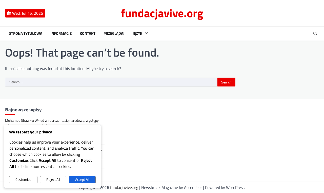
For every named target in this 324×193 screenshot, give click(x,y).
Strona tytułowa (25, 33)
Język (137, 33)
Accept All (82, 179)
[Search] (315, 33)
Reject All (53, 179)
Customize (23, 179)
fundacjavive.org (162, 13)
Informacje (61, 33)
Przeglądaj (114, 33)
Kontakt (87, 33)
